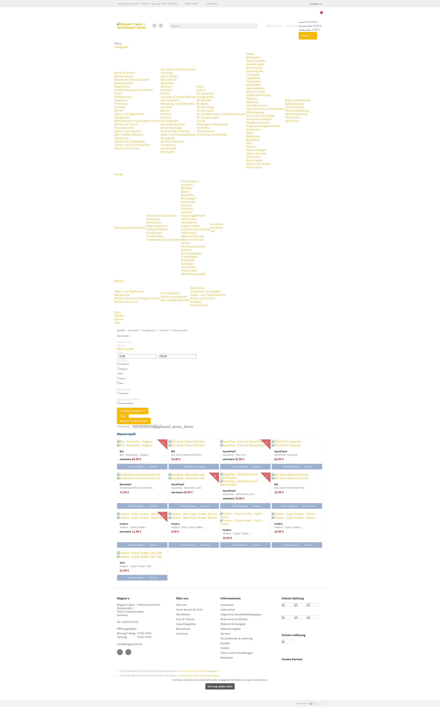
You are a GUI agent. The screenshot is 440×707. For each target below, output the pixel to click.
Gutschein (182, 633)
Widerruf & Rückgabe (233, 624)
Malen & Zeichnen (192, 236)
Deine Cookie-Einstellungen (237, 652)
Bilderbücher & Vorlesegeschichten (137, 121)
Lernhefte (216, 227)
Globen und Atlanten (127, 131)
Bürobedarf (188, 198)
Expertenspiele (255, 61)
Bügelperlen (122, 86)
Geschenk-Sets (170, 100)
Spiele (250, 54)
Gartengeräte (169, 121)
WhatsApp (212, 3)
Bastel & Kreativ (124, 73)
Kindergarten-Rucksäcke (212, 124)
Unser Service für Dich (189, 609)
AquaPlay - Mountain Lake (186, 487)
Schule (201, 121)
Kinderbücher (199, 305)
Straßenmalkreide (172, 141)
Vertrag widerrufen (220, 686)
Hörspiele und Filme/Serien (178, 69)
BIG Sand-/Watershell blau (186, 454)
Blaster (165, 110)
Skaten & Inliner (256, 153)
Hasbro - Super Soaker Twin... (137, 566)
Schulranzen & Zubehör (212, 134)
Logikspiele (253, 78)
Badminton (253, 136)
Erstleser (196, 302)
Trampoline (168, 145)
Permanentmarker (193, 246)
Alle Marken (183, 614)
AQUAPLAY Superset (286, 454)
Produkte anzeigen (132, 410)
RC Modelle (204, 100)
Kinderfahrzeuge (171, 128)
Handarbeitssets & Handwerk (133, 90)
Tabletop (251, 98)
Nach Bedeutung (147, 426)
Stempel (119, 107)
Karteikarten (189, 222)
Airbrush (166, 86)
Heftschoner (189, 219)
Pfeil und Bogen (256, 150)
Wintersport (254, 167)
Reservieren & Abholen (234, 619)
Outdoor (166, 107)
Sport (249, 133)
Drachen (166, 114)
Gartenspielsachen (173, 124)
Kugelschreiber (191, 226)
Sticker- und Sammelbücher (132, 145)
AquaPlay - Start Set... (235, 454)
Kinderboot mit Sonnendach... (137, 487)
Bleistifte (186, 188)
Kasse (307, 35)
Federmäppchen (157, 226)
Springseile (168, 138)
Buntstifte (187, 195)
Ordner (185, 243)
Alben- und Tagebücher (129, 114)
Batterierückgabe (231, 628)
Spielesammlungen (258, 95)
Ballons (201, 90)
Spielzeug (252, 102)
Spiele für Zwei (255, 92)
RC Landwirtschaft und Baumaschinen (221, 114)
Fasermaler (188, 202)
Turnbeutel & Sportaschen (163, 240)
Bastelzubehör (123, 83)
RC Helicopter (205, 110)
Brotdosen (153, 219)
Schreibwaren (205, 131)
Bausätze (166, 90)
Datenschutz (228, 609)
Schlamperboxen (157, 229)
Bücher (119, 110)
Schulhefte (188, 260)
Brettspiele (253, 57)
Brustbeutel (154, 222)
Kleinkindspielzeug (297, 110)
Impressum (227, 604)
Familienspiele (255, 64)
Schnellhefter (189, 257)
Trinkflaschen (155, 236)
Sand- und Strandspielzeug (178, 134)
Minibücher (121, 138)
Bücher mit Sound (126, 124)
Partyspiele (253, 81)
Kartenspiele (254, 68)
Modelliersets (123, 97)
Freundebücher (124, 128)
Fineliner (186, 205)
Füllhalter (187, 209)
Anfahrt (225, 648)
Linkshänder (189, 233)
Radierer (186, 250)
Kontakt (225, 643)
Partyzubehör (205, 93)
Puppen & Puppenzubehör (263, 126)
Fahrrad (166, 117)
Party (200, 86)
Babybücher (122, 117)
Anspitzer (187, 185)
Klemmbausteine (257, 105)
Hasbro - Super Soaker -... (134, 527)
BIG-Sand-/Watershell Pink (289, 487)
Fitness (250, 146)
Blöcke (185, 191)
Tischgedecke (205, 97)
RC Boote (202, 104)
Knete (118, 93)
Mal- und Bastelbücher (129, 134)
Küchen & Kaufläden (259, 119)
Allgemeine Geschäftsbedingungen (241, 614)
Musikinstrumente (258, 122)
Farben (165, 93)
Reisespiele (253, 85)
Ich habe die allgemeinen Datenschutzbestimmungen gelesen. (169, 670)
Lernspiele (253, 74)
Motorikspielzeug (296, 114)
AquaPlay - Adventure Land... (239, 494)
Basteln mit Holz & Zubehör (132, 80)
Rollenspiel (253, 129)
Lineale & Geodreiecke (195, 229)
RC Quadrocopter (208, 117)
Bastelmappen (123, 76)
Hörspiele (167, 73)
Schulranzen (154, 233)
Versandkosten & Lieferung (236, 638)
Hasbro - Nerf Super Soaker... (188, 527)
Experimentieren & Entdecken (265, 109)
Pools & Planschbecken (176, 131)
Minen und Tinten (192, 240)
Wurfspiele (167, 152)
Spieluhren (292, 121)
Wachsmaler (189, 270)
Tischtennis (253, 157)
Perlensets (121, 104)
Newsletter (227, 657)
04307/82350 (191, 3)
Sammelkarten (255, 88)
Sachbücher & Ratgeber (129, 141)
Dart (249, 143)
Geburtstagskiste (186, 624)
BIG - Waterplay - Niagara (134, 454)
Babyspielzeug (294, 104)
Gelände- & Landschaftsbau (178, 97)
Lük (212, 231)
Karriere (225, 633)
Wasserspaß (169, 148)
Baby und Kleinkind (297, 100)
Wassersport (254, 160)
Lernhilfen (203, 128)
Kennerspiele (254, 71)
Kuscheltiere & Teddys (260, 116)
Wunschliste (183, 628)
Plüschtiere (292, 117)
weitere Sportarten (258, 164)
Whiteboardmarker (193, 274)
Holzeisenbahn (294, 107)
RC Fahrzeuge (205, 107)
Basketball (252, 140)
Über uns (182, 604)
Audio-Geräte (169, 76)
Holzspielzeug (255, 112)
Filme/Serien (169, 80)
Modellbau (167, 83)
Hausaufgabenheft (193, 215)
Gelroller (186, 212)
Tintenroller (188, 267)
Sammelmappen (191, 253)
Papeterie (120, 100)
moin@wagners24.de (129, 644)
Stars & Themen (185, 619)
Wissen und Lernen (126, 148)
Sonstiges (187, 264)
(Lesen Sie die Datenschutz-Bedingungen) (199, 670)
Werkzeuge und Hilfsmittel (178, 104)
